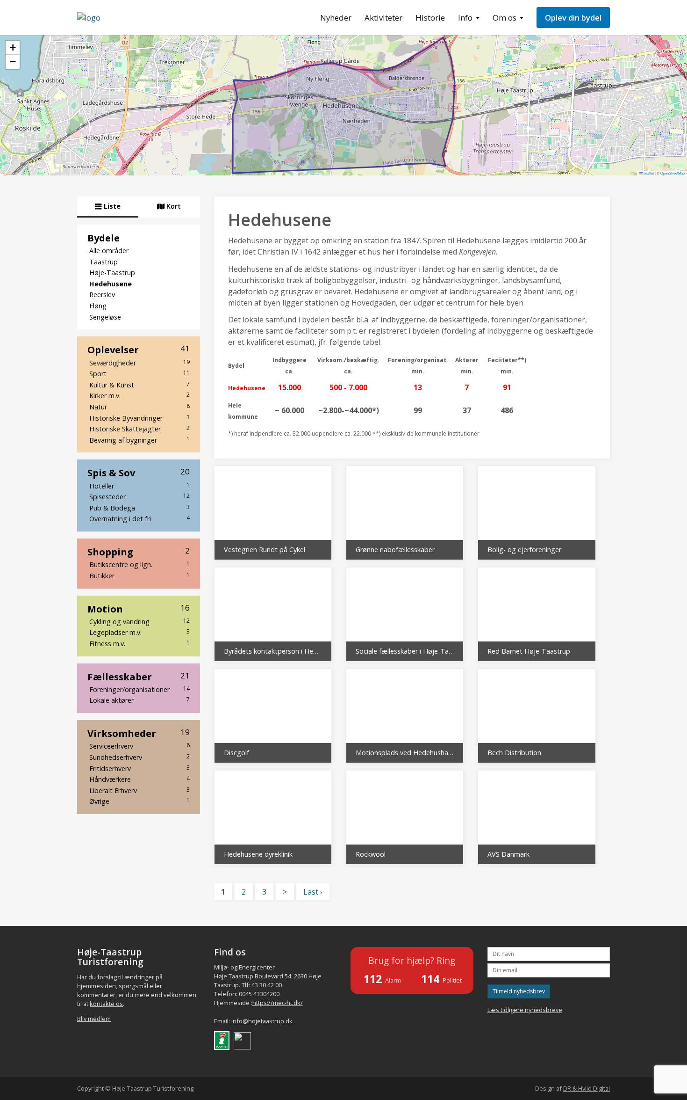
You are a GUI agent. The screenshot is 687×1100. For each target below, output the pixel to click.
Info (465, 17)
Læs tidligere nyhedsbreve (524, 1009)
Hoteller (139, 485)
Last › (312, 892)
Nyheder (335, 17)
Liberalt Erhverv (139, 790)
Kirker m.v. (139, 395)
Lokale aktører (139, 700)
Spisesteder (139, 496)
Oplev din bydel (573, 17)
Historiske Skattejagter (139, 428)
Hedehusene (110, 283)
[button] (13, 48)
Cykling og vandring (139, 621)
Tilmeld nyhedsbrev (519, 991)
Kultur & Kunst (139, 384)
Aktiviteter (383, 17)
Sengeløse (105, 317)
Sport (139, 373)
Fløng (98, 305)
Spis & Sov (138, 472)
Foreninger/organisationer (139, 689)
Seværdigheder (139, 362)
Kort (173, 206)
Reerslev (102, 294)
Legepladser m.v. (139, 632)
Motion (138, 608)
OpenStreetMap (672, 172)
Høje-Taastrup (112, 272)
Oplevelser (138, 349)
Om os (504, 17)
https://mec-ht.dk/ (277, 1002)
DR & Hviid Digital (586, 1088)
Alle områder (109, 250)
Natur (139, 406)
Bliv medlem (94, 1018)
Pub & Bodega (139, 507)
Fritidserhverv (139, 768)
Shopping (138, 551)
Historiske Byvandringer (139, 418)
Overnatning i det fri (139, 518)
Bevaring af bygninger (139, 439)
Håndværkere (139, 779)
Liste (111, 206)
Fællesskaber (138, 676)
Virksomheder (138, 733)
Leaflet (648, 172)
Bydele (103, 237)
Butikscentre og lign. (139, 564)
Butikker (139, 575)
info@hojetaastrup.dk (262, 1021)
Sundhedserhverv (139, 757)
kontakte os (106, 1003)
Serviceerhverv (139, 745)
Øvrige (139, 801)
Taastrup (103, 261)
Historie (430, 17)
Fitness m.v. (139, 643)
